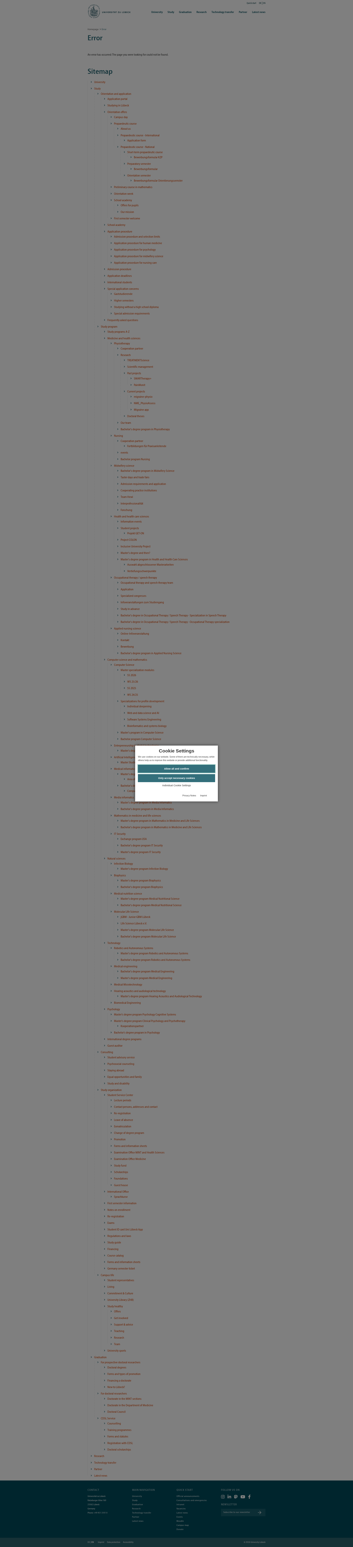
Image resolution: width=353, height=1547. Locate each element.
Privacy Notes (189, 795)
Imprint (203, 795)
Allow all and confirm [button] (176, 768)
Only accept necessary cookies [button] (176, 778)
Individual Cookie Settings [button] (176, 785)
